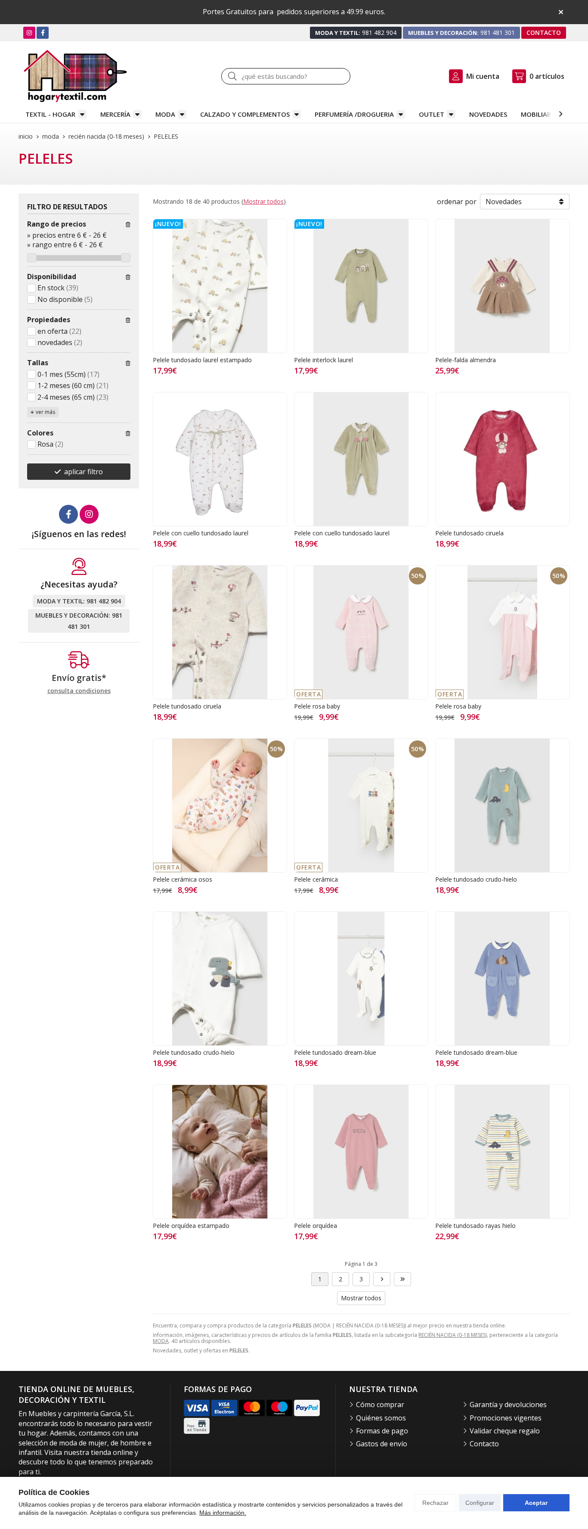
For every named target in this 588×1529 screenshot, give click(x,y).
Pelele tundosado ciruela (469, 533)
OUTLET (431, 114)
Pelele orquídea (315, 1225)
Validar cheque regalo (505, 1431)
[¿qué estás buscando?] (285, 76)
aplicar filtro (83, 471)
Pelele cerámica (316, 879)
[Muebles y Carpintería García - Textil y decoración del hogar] (75, 76)
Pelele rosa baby (317, 706)
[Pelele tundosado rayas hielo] (502, 1151)
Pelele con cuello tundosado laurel (200, 533)
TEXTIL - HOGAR (50, 114)
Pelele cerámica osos (182, 879)
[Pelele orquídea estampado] (220, 1151)
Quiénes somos (381, 1418)
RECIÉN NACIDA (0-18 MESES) (452, 1335)
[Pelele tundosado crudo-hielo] (502, 805)
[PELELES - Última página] (402, 1279)
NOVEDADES (488, 114)
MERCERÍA (115, 114)
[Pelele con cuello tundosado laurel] (220, 459)
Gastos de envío (381, 1443)
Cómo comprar (380, 1404)
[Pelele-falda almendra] (502, 286)
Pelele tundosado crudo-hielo (476, 879)
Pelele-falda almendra (465, 360)
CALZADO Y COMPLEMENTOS (245, 114)
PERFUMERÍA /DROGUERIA (354, 114)
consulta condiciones (79, 691)
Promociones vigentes (506, 1418)
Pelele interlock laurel (323, 360)
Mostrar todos (263, 201)
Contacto (484, 1443)
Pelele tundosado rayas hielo (475, 1225)
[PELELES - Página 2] (381, 1279)
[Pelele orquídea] (361, 1151)
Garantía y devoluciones (508, 1404)
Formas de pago (382, 1431)
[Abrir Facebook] (43, 32)
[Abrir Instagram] (29, 32)
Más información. (222, 1512)
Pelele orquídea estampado (191, 1225)
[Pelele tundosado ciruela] (502, 459)
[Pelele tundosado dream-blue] (361, 978)
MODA (165, 114)
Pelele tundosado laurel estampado (202, 360)
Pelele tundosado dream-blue (335, 1052)
